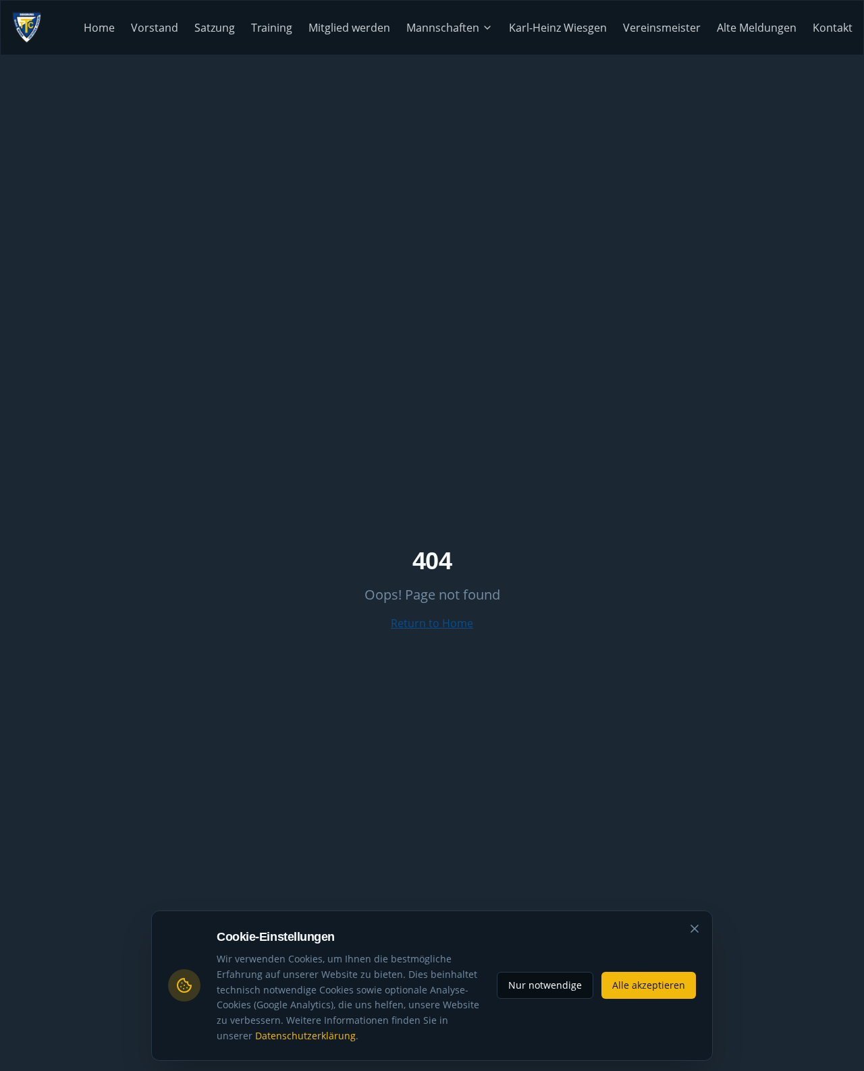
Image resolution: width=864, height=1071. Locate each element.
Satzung (214, 27)
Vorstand (154, 27)
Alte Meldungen (756, 27)
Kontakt (833, 27)
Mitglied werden (349, 27)
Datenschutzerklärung (305, 1035)
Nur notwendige (545, 985)
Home (99, 27)
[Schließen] (694, 928)
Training (271, 27)
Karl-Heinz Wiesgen (558, 27)
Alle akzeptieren (648, 985)
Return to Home (432, 623)
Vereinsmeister (662, 27)
